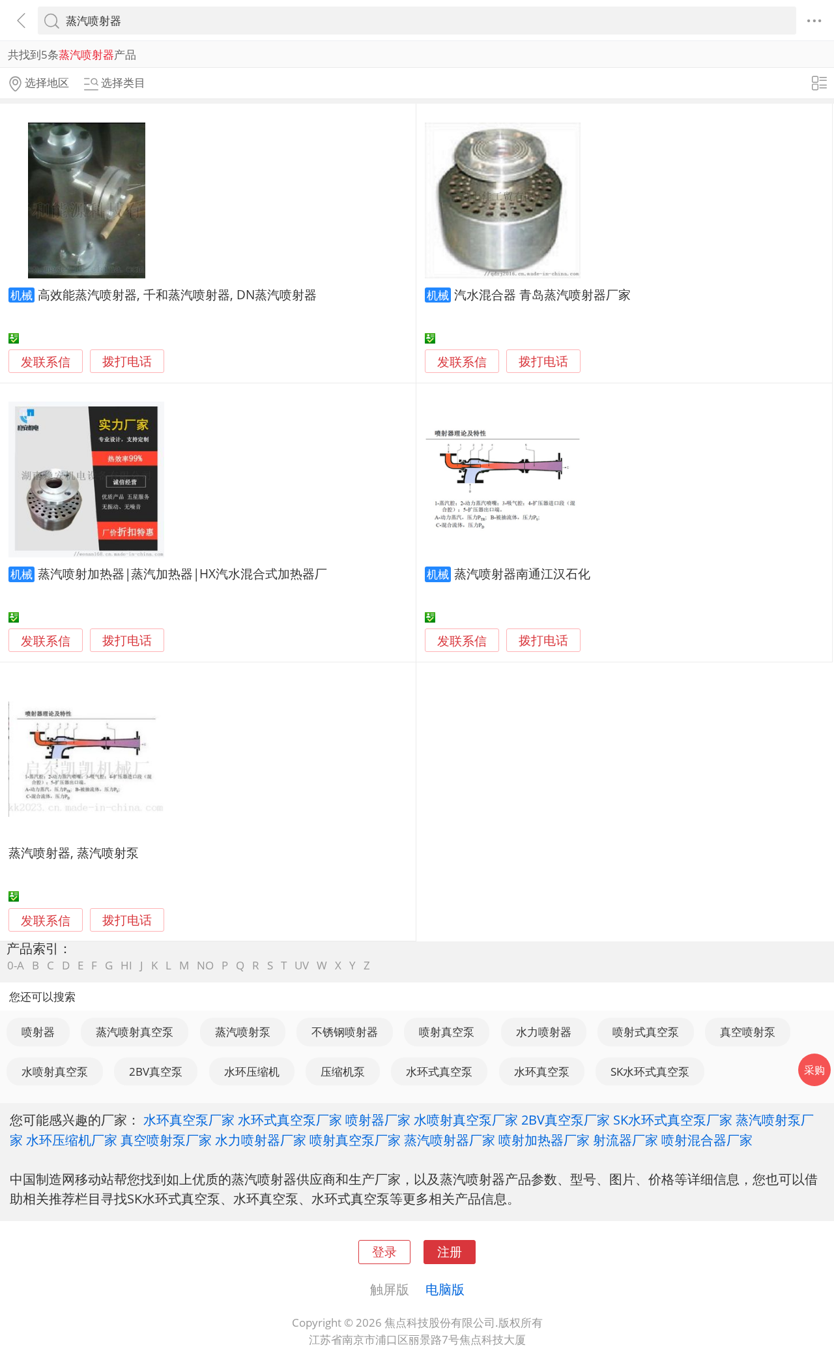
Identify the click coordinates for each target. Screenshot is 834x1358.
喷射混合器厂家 (707, 1139)
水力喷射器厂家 (260, 1139)
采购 (814, 1070)
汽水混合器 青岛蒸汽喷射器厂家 (542, 294)
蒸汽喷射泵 (242, 1031)
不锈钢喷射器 (344, 1031)
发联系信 (45, 361)
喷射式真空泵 (645, 1031)
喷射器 (38, 1031)
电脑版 (445, 1289)
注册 (449, 1251)
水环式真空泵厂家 (290, 1119)
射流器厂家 (625, 1139)
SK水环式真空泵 (650, 1071)
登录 (384, 1251)
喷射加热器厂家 (544, 1139)
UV (302, 965)
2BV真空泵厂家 (565, 1119)
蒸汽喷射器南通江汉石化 (522, 573)
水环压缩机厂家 (71, 1139)
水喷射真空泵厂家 (466, 1119)
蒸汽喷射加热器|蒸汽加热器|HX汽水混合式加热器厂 (182, 573)
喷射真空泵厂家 (355, 1139)
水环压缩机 (252, 1071)
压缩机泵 (343, 1071)
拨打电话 (127, 361)
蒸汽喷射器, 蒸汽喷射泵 (73, 852)
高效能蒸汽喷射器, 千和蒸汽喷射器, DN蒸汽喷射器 (177, 294)
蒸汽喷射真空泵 (134, 1031)
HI (126, 965)
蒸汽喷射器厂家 (449, 1139)
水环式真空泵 (439, 1071)
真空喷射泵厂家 (166, 1139)
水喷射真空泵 (55, 1071)
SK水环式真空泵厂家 (672, 1119)
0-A (15, 965)
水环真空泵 (541, 1071)
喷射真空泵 (446, 1031)
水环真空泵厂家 (189, 1119)
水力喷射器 (543, 1031)
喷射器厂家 (377, 1119)
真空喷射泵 (747, 1031)
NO (205, 965)
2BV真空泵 (155, 1071)
